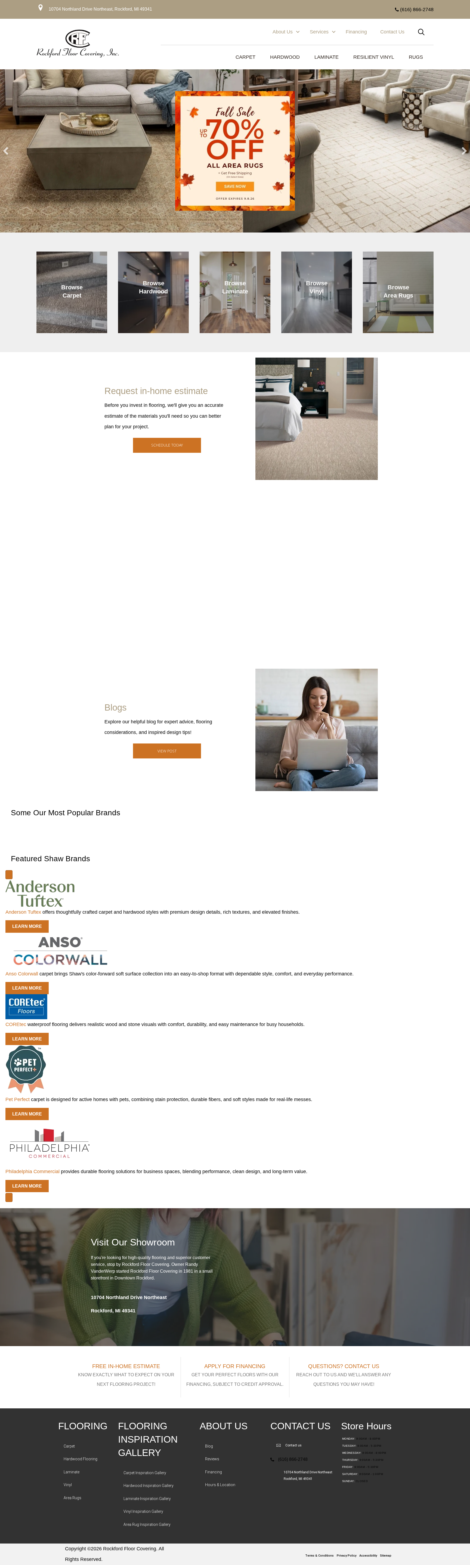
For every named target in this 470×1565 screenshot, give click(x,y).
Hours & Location (220, 1485)
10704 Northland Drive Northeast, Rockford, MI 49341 (100, 9)
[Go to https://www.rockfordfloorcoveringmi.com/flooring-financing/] (235, 1377)
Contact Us (392, 32)
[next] (464, 151)
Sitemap (385, 1555)
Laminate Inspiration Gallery (147, 1498)
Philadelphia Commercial (32, 1171)
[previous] (5, 151)
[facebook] (233, 1549)
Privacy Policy (346, 1555)
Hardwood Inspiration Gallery (148, 1485)
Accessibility (368, 1555)
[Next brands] (9, 1197)
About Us (283, 32)
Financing (356, 32)
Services (319, 32)
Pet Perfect (17, 1099)
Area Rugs (72, 1498)
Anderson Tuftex (23, 912)
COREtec (15, 1024)
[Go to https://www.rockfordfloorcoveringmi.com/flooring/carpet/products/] (71, 292)
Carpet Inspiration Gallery (144, 1473)
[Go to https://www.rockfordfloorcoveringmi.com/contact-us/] (344, 1377)
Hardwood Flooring (80, 1459)
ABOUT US (224, 1426)
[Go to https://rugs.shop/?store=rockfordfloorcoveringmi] (398, 292)
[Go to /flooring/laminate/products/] (235, 292)
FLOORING (82, 1426)
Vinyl (68, 1485)
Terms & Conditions (319, 1555)
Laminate (71, 1472)
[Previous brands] (9, 874)
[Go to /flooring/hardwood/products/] (153, 292)
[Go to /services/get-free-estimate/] (126, 1377)
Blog (209, 1446)
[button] (298, 32)
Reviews (212, 1459)
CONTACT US (300, 1426)
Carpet (69, 1446)
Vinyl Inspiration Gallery (143, 1511)
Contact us (293, 1445)
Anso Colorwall (21, 974)
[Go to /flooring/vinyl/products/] (316, 292)
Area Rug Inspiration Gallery (147, 1524)
